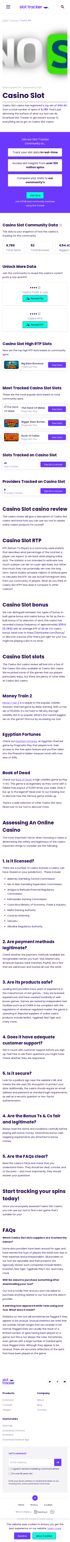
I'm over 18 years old (22, 1473)
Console (7, 1405)
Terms (21, 1504)
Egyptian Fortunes (26, 741)
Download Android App (16, 1439)
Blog (39, 1405)
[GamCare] (40, 1512)
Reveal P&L (37, 298)
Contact (42, 1410)
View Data (57, 365)
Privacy (34, 1504)
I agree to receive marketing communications (35, 1468)
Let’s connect (17, 1453)
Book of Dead (23, 779)
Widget (7, 1410)
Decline (22, 1536)
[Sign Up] (57, 1462)
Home (5, 20)
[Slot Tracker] (34, 7)
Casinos (14, 20)
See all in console (53, 464)
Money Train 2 (11, 702)
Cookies (48, 1504)
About (40, 1400)
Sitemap (8, 1425)
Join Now (35, 195)
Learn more (54, 1528)
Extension (8, 1400)
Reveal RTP (37, 324)
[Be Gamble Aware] (23, 1512)
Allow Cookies (44, 1536)
